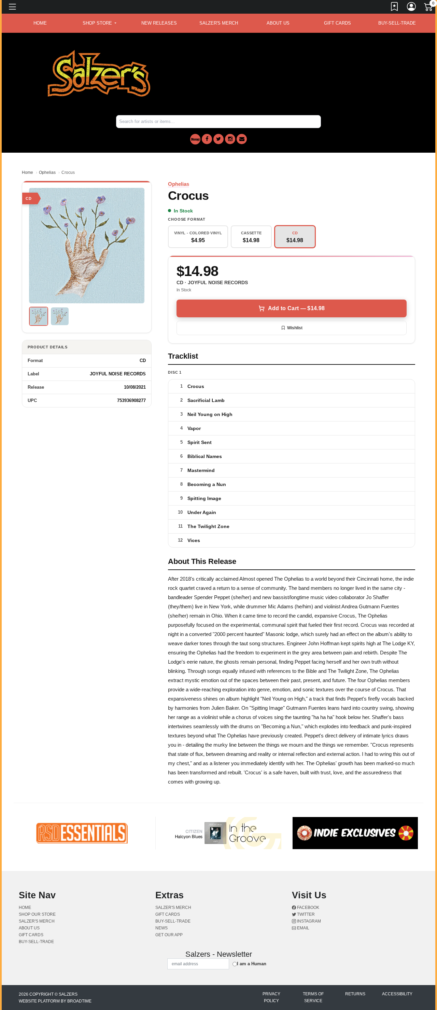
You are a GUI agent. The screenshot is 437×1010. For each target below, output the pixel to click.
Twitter (305, 914)
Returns (355, 994)
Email (302, 928)
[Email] (242, 139)
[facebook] (207, 139)
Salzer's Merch (218, 23)
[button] (99, 23)
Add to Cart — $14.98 (296, 308)
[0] (428, 8)
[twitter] (218, 139)
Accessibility (397, 994)
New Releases (159, 23)
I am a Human (251, 963)
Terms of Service (313, 997)
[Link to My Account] (412, 8)
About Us (278, 23)
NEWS (161, 928)
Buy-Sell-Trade (397, 23)
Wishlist (294, 328)
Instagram (308, 921)
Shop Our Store (37, 914)
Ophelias (47, 172)
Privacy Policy (271, 997)
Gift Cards (337, 23)
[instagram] (230, 139)
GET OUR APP (169, 934)
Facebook (307, 907)
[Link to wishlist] (394, 8)
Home (27, 172)
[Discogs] (195, 139)
